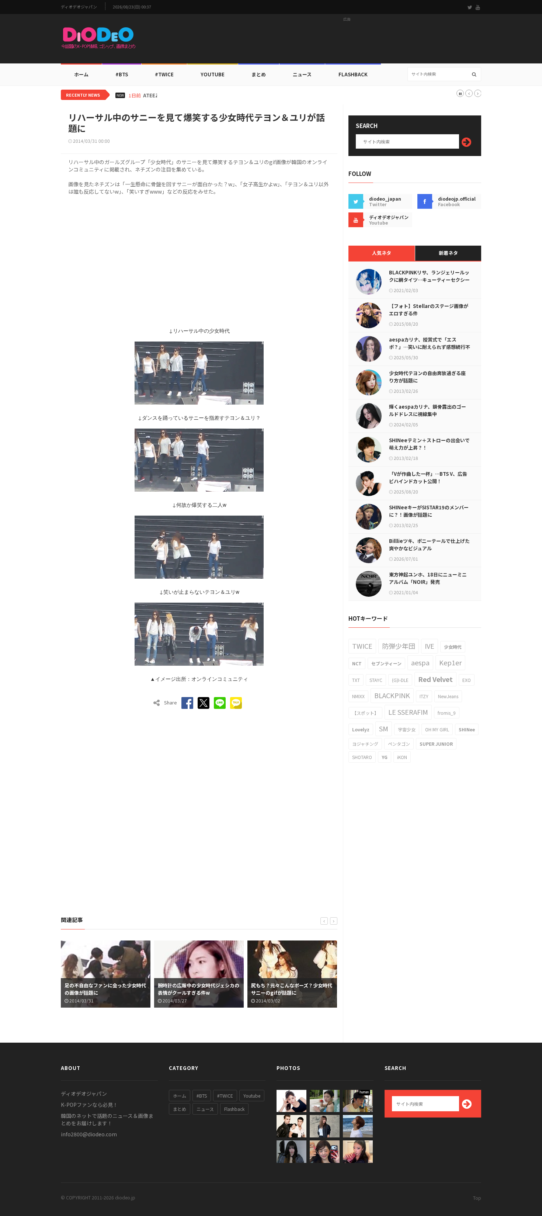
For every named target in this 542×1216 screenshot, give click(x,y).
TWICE (362, 646)
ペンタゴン (399, 744)
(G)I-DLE (400, 680)
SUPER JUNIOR (436, 744)
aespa (420, 662)
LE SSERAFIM (408, 712)
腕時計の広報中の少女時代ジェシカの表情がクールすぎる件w (105, 989)
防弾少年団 (398, 646)
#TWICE (225, 1095)
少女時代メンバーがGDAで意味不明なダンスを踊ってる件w (292, 989)
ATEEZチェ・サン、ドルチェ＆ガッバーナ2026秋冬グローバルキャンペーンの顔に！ (235, 95)
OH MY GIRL (437, 729)
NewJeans (448, 696)
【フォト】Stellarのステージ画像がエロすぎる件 (428, 309)
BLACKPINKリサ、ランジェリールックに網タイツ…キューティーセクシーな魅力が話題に (429, 280)
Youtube (251, 1095)
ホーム (81, 74)
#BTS (121, 74)
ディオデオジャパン (79, 7)
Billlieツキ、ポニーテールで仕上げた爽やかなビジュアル (429, 544)
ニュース (302, 74)
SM (383, 728)
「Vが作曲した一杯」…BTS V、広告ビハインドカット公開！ (428, 477)
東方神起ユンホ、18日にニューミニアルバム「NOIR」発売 (428, 578)
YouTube (213, 74)
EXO (466, 680)
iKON (402, 757)
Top (477, 1198)
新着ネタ (448, 252)
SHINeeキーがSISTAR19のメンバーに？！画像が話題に (429, 511)
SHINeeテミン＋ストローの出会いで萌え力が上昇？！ (429, 444)
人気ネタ (381, 252)
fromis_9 (447, 713)
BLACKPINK (392, 695)
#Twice (164, 74)
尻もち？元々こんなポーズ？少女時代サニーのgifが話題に (198, 989)
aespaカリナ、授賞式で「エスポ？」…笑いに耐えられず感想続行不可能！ (429, 347)
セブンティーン (386, 663)
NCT (357, 663)
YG (385, 757)
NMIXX (358, 696)
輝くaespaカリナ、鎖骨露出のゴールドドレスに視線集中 (427, 410)
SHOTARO (362, 757)
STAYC (375, 680)
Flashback (353, 74)
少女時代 (453, 647)
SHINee (467, 729)
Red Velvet (435, 679)
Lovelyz (360, 729)
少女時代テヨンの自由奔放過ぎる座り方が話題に (427, 377)
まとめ (258, 74)
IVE (429, 646)
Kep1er (450, 662)
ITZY (424, 696)
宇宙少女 (407, 729)
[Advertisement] (347, 41)
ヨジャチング (365, 744)
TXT (356, 680)
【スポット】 (365, 713)
